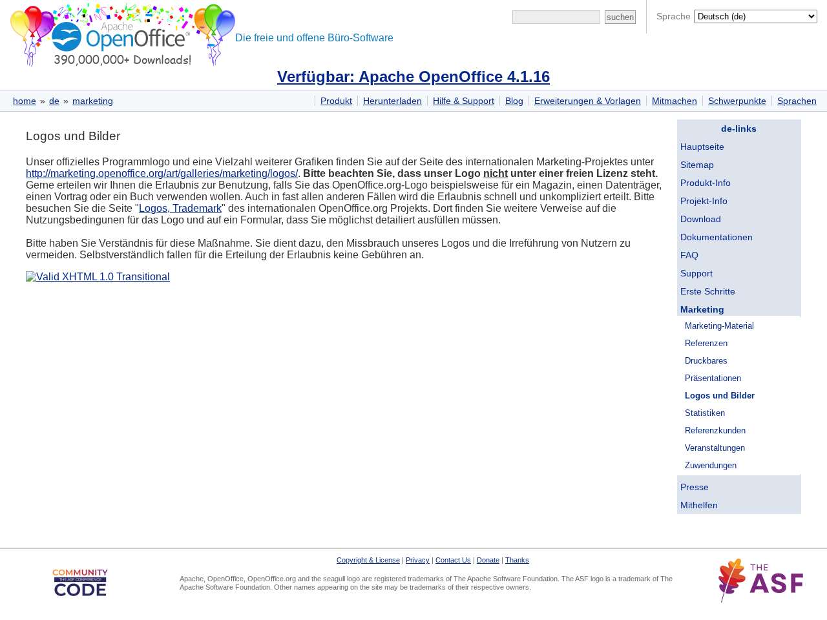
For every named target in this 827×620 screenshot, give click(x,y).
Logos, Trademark (180, 208)
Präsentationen (713, 378)
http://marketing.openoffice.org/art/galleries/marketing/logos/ (162, 173)
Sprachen (797, 101)
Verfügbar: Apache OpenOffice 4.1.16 (413, 76)
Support (696, 273)
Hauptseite (702, 146)
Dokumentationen (716, 237)
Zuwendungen (711, 465)
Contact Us (453, 560)
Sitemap (697, 165)
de (54, 101)
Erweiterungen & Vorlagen (587, 101)
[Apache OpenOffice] (120, 32)
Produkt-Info (705, 183)
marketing (92, 101)
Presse (694, 487)
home (24, 101)
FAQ (689, 255)
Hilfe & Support (463, 101)
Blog (514, 101)
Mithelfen (699, 505)
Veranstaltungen (715, 448)
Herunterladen (392, 101)
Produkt (336, 101)
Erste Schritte (707, 291)
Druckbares (706, 361)
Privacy (418, 560)
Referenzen (706, 343)
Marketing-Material (719, 326)
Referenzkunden (715, 430)
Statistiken (705, 413)
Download (700, 219)
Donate (488, 560)
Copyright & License (368, 560)
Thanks (517, 560)
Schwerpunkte (737, 101)
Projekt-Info (704, 201)
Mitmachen (674, 101)
